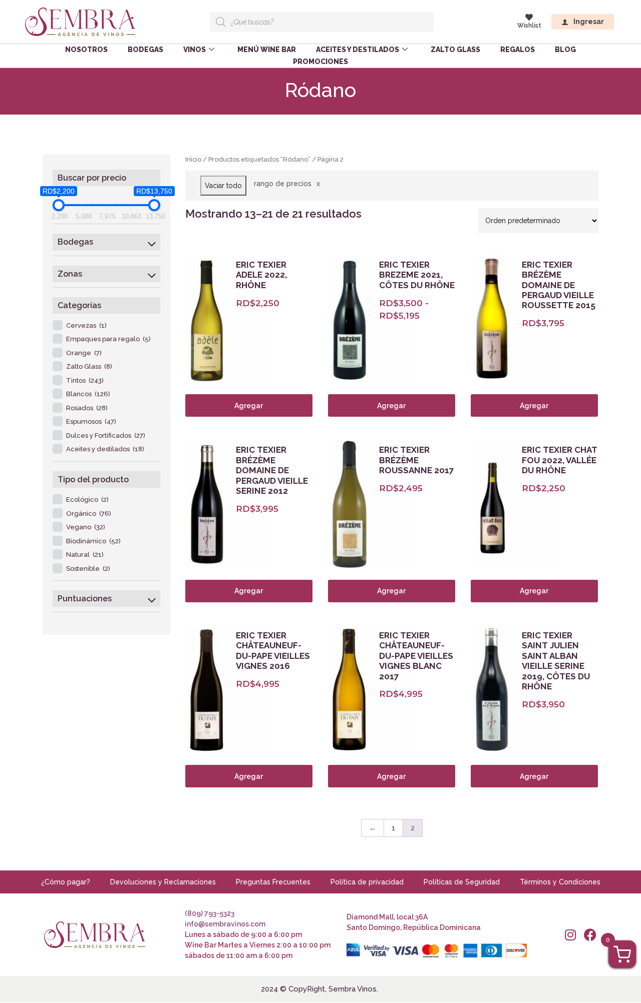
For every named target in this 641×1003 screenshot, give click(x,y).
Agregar (391, 406)
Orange (84, 353)
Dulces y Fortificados (105, 435)
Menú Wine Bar (266, 50)
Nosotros (86, 50)
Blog (565, 50)
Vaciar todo (223, 186)
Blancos (88, 394)
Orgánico (88, 513)
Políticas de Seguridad (462, 882)
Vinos (194, 50)
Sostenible (88, 568)
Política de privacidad (367, 882)
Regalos (517, 50)
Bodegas (145, 50)
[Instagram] (570, 934)
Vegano (85, 527)
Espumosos (91, 421)
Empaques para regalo (108, 339)
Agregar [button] (248, 406)
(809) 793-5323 (209, 913)
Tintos (85, 380)
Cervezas (86, 325)
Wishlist (529, 25)
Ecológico (87, 499)
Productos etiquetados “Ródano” (259, 159)
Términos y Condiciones (560, 882)
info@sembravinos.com (225, 924)
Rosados (87, 408)
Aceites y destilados (357, 50)
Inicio (193, 159)
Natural (85, 554)
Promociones (320, 62)
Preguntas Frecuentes (273, 882)
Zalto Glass (455, 50)
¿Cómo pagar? (65, 882)
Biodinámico (93, 541)
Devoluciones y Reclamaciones (163, 882)
